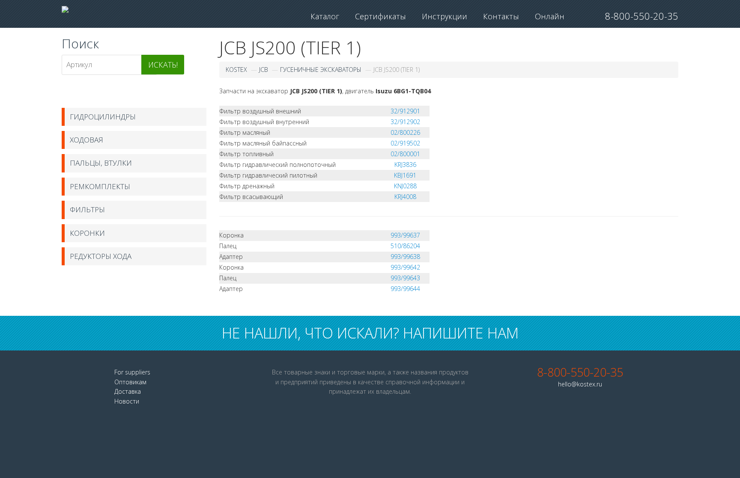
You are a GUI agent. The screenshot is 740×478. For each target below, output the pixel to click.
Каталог (324, 16)
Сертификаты (380, 16)
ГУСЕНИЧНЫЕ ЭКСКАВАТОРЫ (320, 69)
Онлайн (549, 16)
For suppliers (132, 372)
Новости (126, 401)
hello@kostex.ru (580, 384)
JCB (263, 69)
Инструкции (444, 16)
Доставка (127, 391)
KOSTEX (236, 69)
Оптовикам (130, 382)
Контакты (501, 16)
